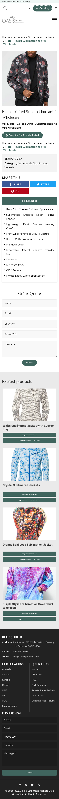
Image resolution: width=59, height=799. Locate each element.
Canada (6, 674)
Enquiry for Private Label (24, 135)
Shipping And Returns (44, 700)
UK (3, 695)
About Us (37, 674)
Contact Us (38, 695)
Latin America (9, 706)
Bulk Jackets (39, 685)
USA (4, 700)
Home (6, 37)
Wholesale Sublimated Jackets (33, 37)
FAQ (34, 679)
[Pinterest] (26, 785)
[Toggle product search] (5, 8)
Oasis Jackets (40, 790)
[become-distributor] (29, 8)
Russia (5, 685)
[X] (39, 785)
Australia (6, 669)
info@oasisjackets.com (26, 656)
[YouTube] (32, 785)
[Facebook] (20, 785)
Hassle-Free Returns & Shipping (16, 1)
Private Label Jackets (43, 690)
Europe (6, 679)
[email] (56, 8)
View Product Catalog (30, 440)
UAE (4, 690)
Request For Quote (29, 435)
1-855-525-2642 (22, 651)
